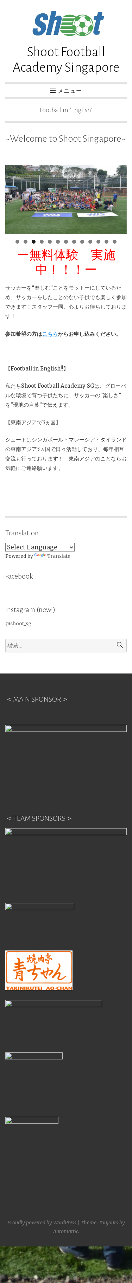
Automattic (65, 1231)
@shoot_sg (18, 624)
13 (115, 242)
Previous (14, 198)
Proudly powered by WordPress (41, 1222)
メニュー (70, 91)
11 (98, 242)
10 (90, 242)
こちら (50, 333)
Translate (58, 556)
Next (118, 198)
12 (106, 242)
